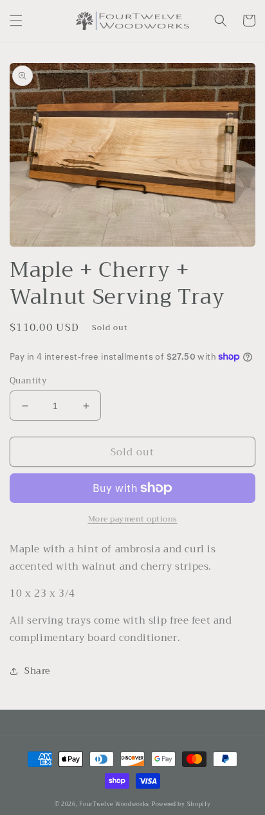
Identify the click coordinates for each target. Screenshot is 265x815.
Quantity (28, 380)
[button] (16, 20)
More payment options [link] (133, 519)
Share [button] (37, 670)
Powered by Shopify (181, 804)
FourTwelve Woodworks (114, 804)
